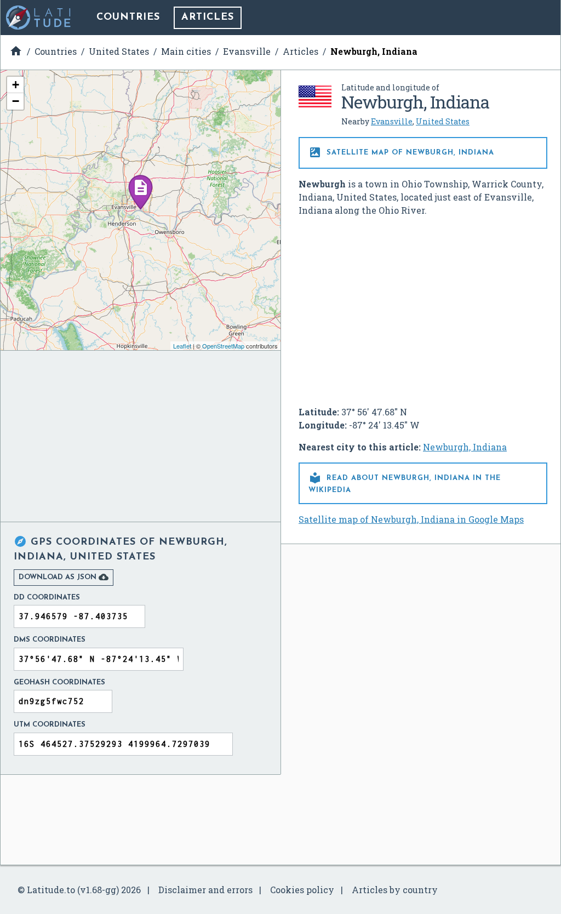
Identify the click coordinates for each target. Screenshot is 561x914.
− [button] (15, 101)
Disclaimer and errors (205, 889)
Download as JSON (63, 577)
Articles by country (395, 889)
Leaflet (182, 345)
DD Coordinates (47, 597)
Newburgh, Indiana (465, 447)
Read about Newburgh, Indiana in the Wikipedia (404, 482)
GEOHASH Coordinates (59, 682)
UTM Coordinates (49, 724)
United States (443, 121)
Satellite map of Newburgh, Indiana (401, 152)
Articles (207, 17)
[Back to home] (39, 17)
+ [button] (15, 85)
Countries (128, 17)
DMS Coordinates (49, 639)
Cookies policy (302, 889)
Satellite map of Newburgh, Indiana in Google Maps (411, 519)
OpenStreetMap (223, 345)
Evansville (392, 121)
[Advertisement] (423, 307)
